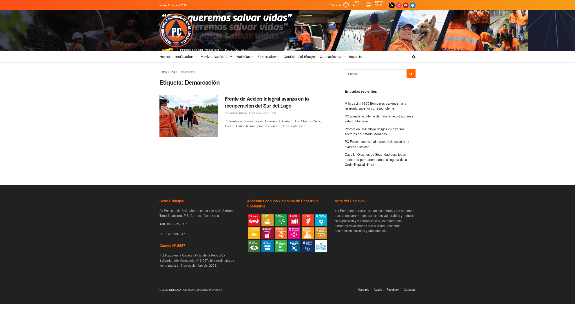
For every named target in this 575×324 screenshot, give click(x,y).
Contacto (410, 289)
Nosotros (363, 289)
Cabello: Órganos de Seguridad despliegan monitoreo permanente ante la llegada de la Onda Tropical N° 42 (376, 159)
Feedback (393, 289)
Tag (172, 72)
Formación (267, 56)
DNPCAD (175, 289)
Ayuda (378, 289)
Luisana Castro (238, 113)
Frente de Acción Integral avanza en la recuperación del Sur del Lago (267, 102)
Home (164, 56)
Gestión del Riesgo (299, 56)
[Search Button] (411, 73)
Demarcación (187, 72)
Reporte (355, 56)
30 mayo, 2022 (260, 113)
